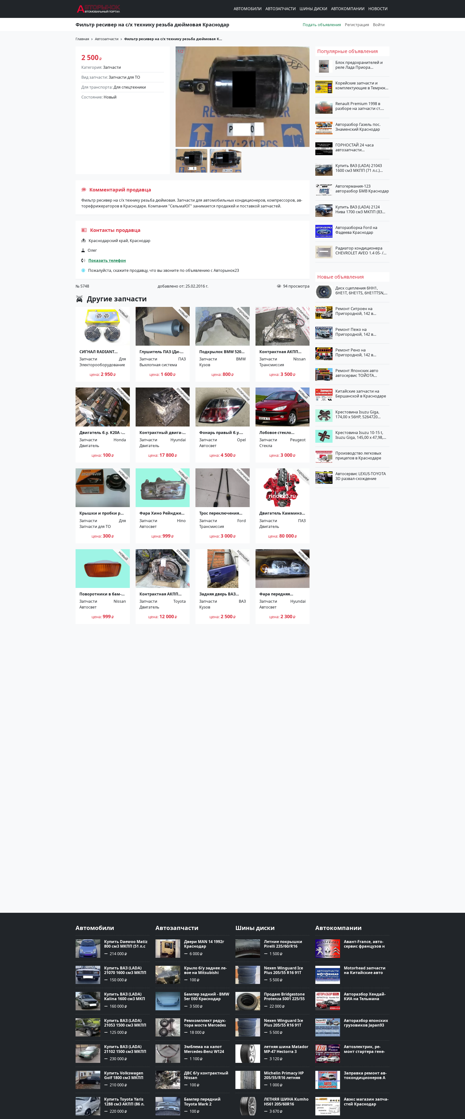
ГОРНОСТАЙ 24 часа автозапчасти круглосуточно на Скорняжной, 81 (354, 147)
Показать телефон (107, 260)
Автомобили (248, 9)
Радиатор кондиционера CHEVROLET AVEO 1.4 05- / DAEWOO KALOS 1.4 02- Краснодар (359, 250)
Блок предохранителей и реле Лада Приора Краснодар (359, 65)
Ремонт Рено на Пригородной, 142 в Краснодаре (354, 352)
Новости (378, 9)
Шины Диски (313, 9)
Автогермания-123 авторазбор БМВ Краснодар (362, 188)
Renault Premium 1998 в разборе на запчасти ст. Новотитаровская (358, 106)
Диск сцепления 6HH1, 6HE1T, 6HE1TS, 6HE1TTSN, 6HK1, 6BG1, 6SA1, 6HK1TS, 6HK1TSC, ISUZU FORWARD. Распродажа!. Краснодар (360, 290)
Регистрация (357, 24)
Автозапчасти (280, 9)
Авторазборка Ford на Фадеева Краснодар (356, 230)
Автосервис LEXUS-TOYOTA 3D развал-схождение (360, 476)
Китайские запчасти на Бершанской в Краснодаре (360, 393)
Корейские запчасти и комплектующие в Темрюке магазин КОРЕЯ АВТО (361, 85)
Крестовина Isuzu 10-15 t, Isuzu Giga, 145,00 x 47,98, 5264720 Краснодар (359, 435)
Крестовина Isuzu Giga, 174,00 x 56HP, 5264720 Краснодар (357, 414)
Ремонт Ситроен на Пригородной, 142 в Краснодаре (354, 311)
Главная (82, 39)
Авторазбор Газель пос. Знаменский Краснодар (357, 126)
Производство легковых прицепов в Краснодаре (358, 455)
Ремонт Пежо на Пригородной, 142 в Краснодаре (354, 331)
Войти (379, 24)
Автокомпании (347, 9)
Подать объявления (322, 24)
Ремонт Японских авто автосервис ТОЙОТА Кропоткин (356, 373)
